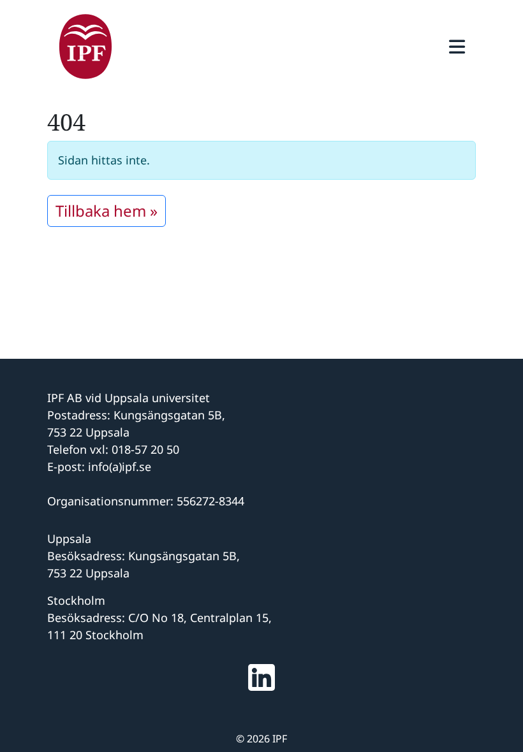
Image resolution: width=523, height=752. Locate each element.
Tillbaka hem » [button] (106, 210)
